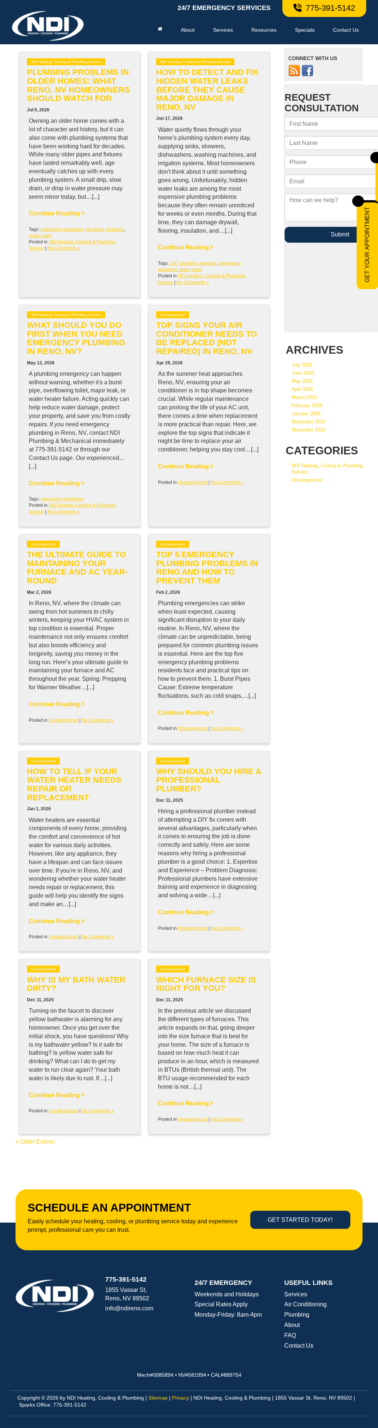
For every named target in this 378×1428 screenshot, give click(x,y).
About (292, 1325)
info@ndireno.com (129, 1308)
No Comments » (63, 248)
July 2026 (302, 365)
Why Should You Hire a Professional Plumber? (208, 780)
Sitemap (158, 1398)
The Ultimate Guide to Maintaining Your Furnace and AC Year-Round (77, 567)
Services (295, 1294)
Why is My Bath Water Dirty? (76, 984)
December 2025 (308, 421)
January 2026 (306, 413)
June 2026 (303, 373)
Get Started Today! (300, 1220)
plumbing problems (104, 229)
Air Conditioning (305, 1304)
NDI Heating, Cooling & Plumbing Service (66, 62)
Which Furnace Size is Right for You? (206, 984)
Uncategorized (172, 315)
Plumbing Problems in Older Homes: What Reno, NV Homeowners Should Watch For (78, 85)
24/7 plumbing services (193, 263)
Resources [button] (263, 30)
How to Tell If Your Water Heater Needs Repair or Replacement (74, 784)
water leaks (40, 235)
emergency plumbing (62, 229)
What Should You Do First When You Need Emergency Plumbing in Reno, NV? (76, 338)
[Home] (160, 29)
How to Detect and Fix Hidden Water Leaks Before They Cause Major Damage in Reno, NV (207, 90)
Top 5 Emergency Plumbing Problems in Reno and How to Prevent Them (207, 567)
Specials (305, 30)
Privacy (180, 1398)
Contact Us (346, 30)
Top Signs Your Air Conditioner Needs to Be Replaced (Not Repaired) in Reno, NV (206, 338)
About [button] (188, 30)
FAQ (290, 1335)
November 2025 (308, 430)
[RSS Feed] (294, 70)
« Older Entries (35, 1141)
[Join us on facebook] (307, 70)
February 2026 (307, 405)
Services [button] (223, 30)
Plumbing (296, 1314)
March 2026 (304, 397)
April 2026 (302, 389)
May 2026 (302, 381)
